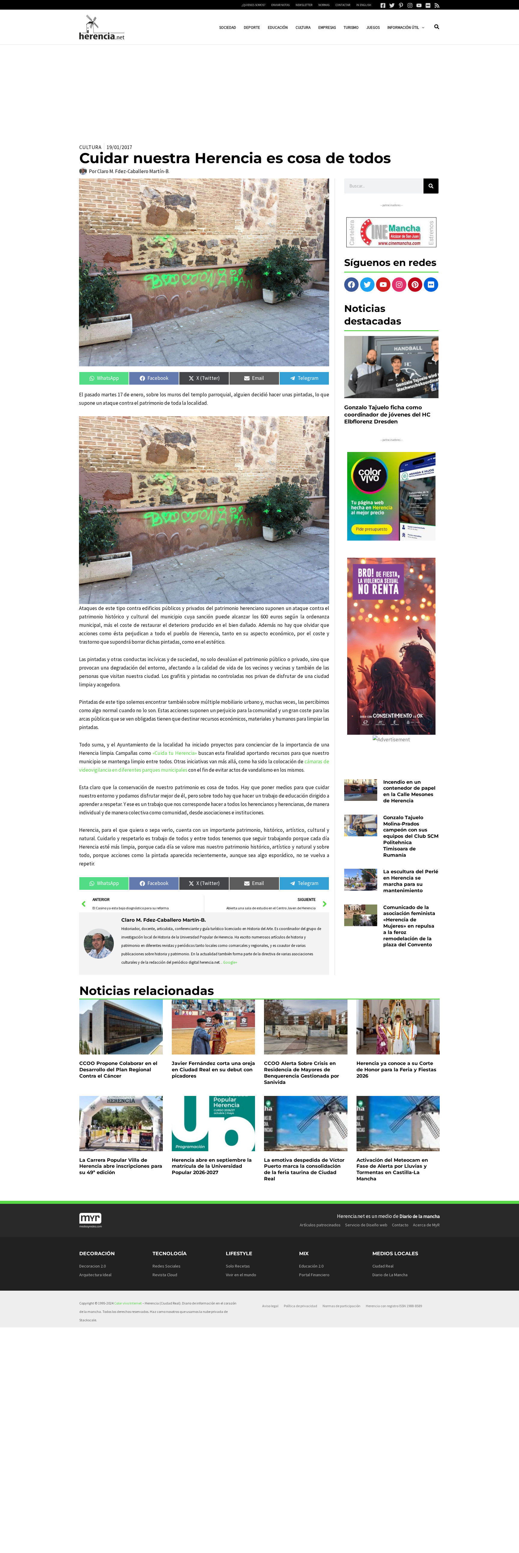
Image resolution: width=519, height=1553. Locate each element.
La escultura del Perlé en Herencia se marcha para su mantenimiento (410, 881)
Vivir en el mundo (241, 1274)
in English (363, 5)
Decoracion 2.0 (92, 1266)
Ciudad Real (382, 1266)
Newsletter (304, 5)
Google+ (230, 962)
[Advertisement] (259, 90)
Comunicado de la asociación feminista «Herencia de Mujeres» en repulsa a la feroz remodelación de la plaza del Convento (409, 926)
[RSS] (437, 5)
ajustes (268, 1546)
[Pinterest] (401, 5)
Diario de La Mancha (390, 1274)
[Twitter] (392, 5)
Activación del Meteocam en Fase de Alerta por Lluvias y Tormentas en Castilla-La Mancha (392, 1169)
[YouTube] (419, 5)
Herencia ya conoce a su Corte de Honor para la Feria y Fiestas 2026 (396, 1069)
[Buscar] (431, 186)
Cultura (90, 147)
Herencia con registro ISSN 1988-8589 (394, 1306)
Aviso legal (270, 1306)
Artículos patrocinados (320, 1225)
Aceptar (309, 1543)
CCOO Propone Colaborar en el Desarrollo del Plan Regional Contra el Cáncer (118, 1069)
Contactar (342, 5)
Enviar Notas (280, 5)
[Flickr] (428, 5)
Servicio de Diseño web (366, 1225)
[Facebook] (383, 5)
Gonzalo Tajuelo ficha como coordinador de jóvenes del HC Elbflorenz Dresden (387, 414)
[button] (421, 27)
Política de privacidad (300, 1306)
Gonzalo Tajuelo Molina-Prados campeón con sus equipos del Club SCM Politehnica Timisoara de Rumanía (411, 836)
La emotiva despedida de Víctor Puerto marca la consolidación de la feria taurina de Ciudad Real (304, 1169)
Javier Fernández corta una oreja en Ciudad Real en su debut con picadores (213, 1069)
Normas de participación (341, 1306)
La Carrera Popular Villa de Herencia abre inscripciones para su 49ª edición (120, 1166)
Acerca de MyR (426, 1225)
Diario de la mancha (419, 1216)
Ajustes (382, 1543)
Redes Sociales (167, 1266)
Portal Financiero (314, 1274)
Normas (323, 5)
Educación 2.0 (311, 1266)
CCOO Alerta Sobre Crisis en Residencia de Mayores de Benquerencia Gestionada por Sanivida (301, 1072)
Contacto (400, 1225)
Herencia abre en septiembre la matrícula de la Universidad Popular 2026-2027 (212, 1166)
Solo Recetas (238, 1266)
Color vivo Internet (128, 1303)
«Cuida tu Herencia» (175, 753)
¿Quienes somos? (253, 5)
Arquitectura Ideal (95, 1274)
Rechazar (346, 1543)
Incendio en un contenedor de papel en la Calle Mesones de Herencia (409, 791)
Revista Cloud (165, 1274)
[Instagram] (410, 5)
